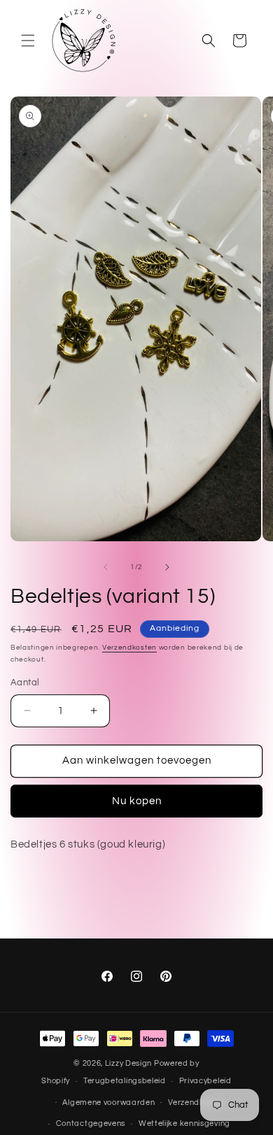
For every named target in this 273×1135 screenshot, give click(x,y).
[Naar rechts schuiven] (167, 567)
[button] (28, 40)
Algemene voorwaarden (108, 1102)
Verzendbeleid (195, 1102)
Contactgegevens (91, 1123)
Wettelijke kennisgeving (184, 1123)
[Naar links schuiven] (105, 567)
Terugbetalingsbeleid (124, 1081)
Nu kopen (137, 801)
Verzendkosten (129, 647)
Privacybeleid (205, 1081)
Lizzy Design (128, 1063)
